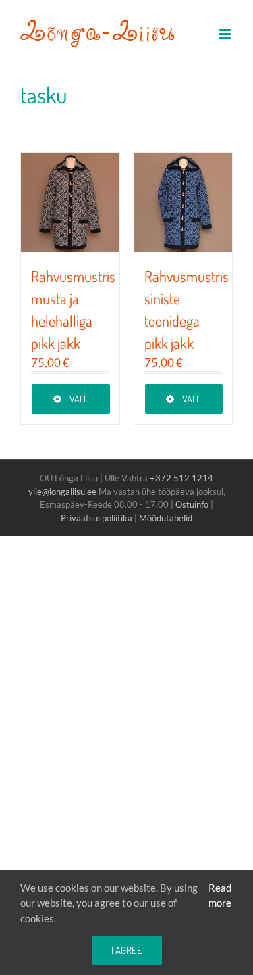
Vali (77, 398)
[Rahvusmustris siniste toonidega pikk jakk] (183, 202)
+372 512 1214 (181, 478)
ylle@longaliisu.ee (62, 491)
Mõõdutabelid (165, 518)
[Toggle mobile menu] (226, 34)
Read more (219, 895)
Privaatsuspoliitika (96, 518)
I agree (126, 950)
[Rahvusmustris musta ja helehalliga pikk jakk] (70, 202)
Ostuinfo (191, 504)
